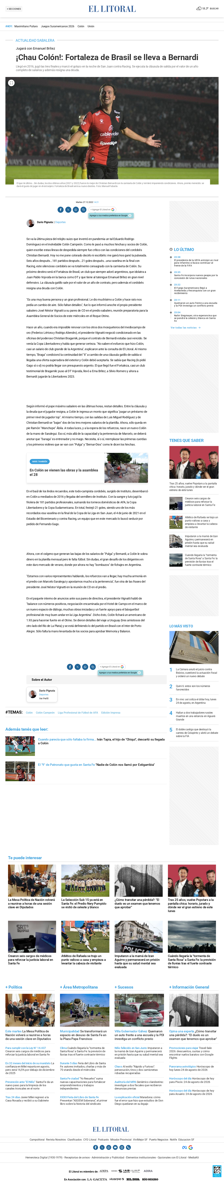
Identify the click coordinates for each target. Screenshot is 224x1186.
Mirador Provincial (121, 1139)
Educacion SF (186, 1139)
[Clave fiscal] (217, 1176)
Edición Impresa (110, 712)
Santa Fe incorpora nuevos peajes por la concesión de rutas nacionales (196, 275)
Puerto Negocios (158, 1139)
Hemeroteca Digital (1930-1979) (43, 1157)
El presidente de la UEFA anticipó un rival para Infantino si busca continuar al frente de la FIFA (196, 261)
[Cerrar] (130, 215)
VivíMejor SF (140, 1139)
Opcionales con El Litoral (172, 1157)
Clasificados (74, 1139)
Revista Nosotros (56, 1139)
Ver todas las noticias (184, 327)
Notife (173, 1139)
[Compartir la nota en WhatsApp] (76, 210)
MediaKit (193, 1157)
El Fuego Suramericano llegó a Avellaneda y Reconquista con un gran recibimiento (195, 288)
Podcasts (103, 1139)
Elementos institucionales (141, 1157)
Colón (29, 712)
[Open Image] (11, 83)
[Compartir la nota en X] (68, 210)
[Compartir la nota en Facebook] (60, 210)
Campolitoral (37, 1139)
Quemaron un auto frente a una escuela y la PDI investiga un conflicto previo (195, 303)
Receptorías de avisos (77, 1157)
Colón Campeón (45, 712)
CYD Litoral (89, 1139)
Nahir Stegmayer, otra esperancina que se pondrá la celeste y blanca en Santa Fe (195, 316)
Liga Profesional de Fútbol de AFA (78, 712)
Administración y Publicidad (108, 1157)
